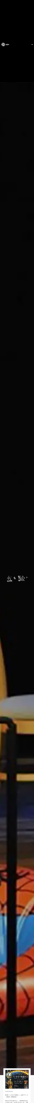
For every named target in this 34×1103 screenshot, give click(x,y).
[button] (32, 44)
